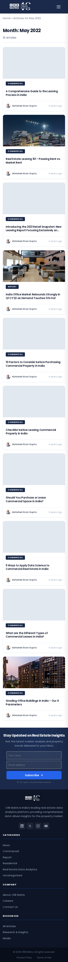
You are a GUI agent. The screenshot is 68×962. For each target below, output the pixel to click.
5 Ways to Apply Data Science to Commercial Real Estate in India (27, 567)
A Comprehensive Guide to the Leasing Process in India (32, 93)
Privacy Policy (24, 957)
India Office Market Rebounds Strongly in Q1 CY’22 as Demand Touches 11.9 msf (33, 296)
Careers (8, 901)
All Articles (9, 926)
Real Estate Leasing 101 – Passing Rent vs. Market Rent (33, 160)
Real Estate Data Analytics (20, 869)
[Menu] (58, 7)
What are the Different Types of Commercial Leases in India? (27, 635)
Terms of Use (44, 957)
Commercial (11, 851)
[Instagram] (38, 826)
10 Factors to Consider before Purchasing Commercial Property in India (33, 364)
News (6, 845)
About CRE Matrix (14, 895)
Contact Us (10, 907)
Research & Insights (15, 932)
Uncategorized (12, 875)
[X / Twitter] (30, 826)
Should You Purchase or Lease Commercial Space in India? (26, 499)
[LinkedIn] (22, 826)
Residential (10, 863)
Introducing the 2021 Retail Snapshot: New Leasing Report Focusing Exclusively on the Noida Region (34, 230)
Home (7, 18)
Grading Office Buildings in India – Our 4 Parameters (32, 702)
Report (7, 857)
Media (7, 938)
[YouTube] (46, 826)
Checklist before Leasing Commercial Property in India (31, 431)
